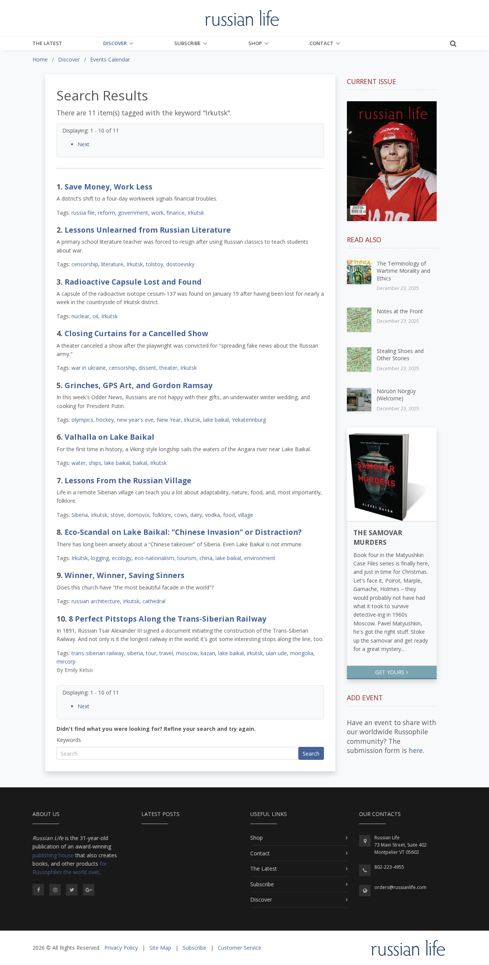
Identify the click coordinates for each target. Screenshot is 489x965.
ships (95, 462)
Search (311, 753)
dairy (196, 514)
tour (151, 653)
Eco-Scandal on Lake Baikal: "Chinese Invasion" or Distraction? (183, 532)
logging (100, 558)
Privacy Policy (121, 947)
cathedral (153, 601)
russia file (83, 212)
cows (180, 514)
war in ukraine (88, 367)
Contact (321, 43)
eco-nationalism (154, 558)
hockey (105, 419)
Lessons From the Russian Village (128, 480)
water (78, 462)
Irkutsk (196, 212)
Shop (255, 43)
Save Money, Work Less (108, 186)
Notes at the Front (400, 311)
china (205, 558)
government (133, 212)
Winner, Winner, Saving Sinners (125, 575)
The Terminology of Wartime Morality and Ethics (403, 271)
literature (112, 264)
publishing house (53, 855)
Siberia (79, 514)
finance (176, 212)
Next (83, 144)
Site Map (160, 947)
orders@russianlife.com (400, 887)
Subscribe (187, 43)
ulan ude (276, 653)
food (229, 514)
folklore (161, 514)
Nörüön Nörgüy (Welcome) (396, 394)
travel (166, 653)
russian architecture (95, 601)
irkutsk (255, 653)
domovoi (138, 514)
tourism (186, 558)
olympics (82, 419)
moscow (187, 653)
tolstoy (154, 264)
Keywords (69, 739)
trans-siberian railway (97, 653)
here (416, 750)
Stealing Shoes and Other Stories (400, 354)
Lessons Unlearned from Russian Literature (148, 230)
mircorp (66, 661)
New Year (169, 419)
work (157, 212)
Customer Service (239, 947)
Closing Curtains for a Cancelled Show (136, 333)
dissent (147, 367)
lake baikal (216, 419)
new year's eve (135, 419)
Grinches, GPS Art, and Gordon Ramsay (138, 385)
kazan (208, 653)
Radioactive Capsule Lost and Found (133, 282)
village (245, 514)
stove (117, 514)
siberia (135, 653)
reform (106, 212)
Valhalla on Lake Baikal (109, 437)
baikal (140, 462)
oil (95, 316)
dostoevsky (180, 264)
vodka (212, 514)
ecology (121, 558)
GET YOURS (390, 672)
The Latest (47, 43)
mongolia (301, 653)
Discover (115, 43)
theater (168, 367)
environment (259, 558)
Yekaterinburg (249, 419)
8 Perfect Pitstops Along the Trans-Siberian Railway (167, 619)
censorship (84, 264)
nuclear (80, 316)
